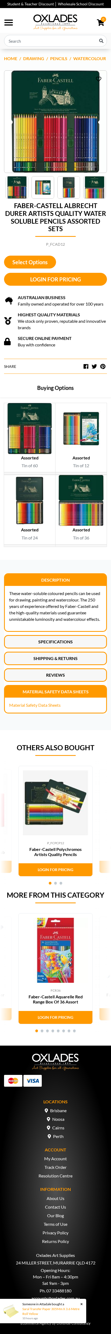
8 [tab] (74, 1031)
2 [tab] (55, 883)
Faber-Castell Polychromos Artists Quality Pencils (55, 852)
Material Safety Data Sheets (56, 691)
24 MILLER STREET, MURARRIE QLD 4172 (55, 1262)
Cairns (58, 1127)
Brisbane (58, 1110)
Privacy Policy (55, 1232)
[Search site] (101, 41)
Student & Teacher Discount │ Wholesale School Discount (55, 4)
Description (55, 579)
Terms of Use (55, 1224)
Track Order (55, 1167)
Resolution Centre (55, 1175)
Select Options (30, 262)
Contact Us (55, 1206)
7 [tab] (69, 1031)
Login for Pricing (55, 279)
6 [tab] (63, 1031)
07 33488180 (58, 1290)
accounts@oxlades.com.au (55, 1298)
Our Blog (55, 1215)
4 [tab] (52, 1031)
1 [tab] (50, 883)
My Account (55, 1158)
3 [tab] (61, 883)
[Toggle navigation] (9, 22)
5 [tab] (58, 1031)
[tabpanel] (55, 821)
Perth (58, 1136)
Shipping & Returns (55, 658)
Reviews (55, 674)
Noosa (58, 1119)
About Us (55, 1198)
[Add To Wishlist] (98, 79)
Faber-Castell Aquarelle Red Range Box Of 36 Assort (56, 999)
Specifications (55, 641)
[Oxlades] (55, 23)
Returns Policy (55, 1241)
